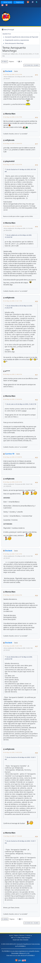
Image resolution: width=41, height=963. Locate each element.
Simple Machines (25, 937)
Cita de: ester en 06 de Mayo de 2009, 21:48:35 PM (21, 404)
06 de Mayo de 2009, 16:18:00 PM (12, 143)
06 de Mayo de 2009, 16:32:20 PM (12, 164)
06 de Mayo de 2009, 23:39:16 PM (12, 482)
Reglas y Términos (19, 935)
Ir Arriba (5, 919)
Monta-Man (10, 114)
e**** (7, 371)
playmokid (9, 161)
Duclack (8, 71)
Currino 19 (9, 454)
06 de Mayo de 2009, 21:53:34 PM (12, 399)
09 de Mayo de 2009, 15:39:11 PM (12, 646)
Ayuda (11, 935)
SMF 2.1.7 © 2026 (16, 937)
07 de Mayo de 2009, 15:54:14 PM (12, 554)
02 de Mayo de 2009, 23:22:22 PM (12, 74)
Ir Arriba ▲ (29, 935)
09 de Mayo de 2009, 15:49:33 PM (12, 752)
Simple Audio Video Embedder (20, 939)
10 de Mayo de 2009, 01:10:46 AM (12, 836)
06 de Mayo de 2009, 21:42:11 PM (12, 301)
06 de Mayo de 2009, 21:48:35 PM (12, 374)
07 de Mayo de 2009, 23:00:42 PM (12, 595)
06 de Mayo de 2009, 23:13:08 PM (12, 457)
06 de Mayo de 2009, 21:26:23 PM (12, 226)
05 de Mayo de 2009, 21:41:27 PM (12, 117)
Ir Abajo (4, 61)
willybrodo (9, 140)
